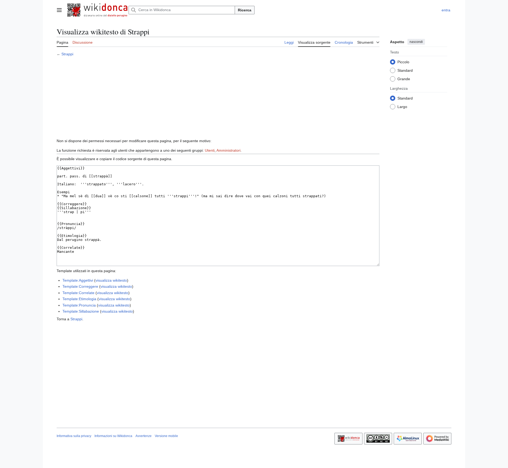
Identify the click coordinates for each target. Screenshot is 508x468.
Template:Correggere (80, 286)
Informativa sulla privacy (74, 436)
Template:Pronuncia (79, 305)
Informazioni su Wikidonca (113, 436)
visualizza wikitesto (111, 280)
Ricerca (244, 10)
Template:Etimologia (79, 299)
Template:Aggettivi (77, 280)
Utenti (210, 150)
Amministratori (228, 150)
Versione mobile (166, 436)
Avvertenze (143, 436)
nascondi (416, 42)
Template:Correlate (78, 293)
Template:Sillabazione (80, 311)
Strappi (67, 54)
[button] (59, 10)
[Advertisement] (218, 98)
